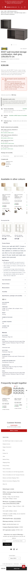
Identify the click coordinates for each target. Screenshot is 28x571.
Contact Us (5, 453)
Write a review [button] (14, 430)
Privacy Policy (6, 465)
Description (3, 61)
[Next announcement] (25, 2)
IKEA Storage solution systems (7, 12)
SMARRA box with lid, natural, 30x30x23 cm (6, 399)
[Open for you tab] (23, 566)
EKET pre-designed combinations (8, 14)
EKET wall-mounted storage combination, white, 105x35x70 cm (19, 196)
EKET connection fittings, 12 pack (18, 399)
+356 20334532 (17, 518)
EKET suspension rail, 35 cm (7, 140)
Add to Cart (16, 568)
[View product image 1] (14, 30)
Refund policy (16, 563)
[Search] (18, 7)
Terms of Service (7, 468)
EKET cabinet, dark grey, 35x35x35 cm (9, 135)
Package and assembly (14, 152)
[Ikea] (5, 49)
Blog (4, 450)
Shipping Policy (6, 462)
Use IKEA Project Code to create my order (12, 440)
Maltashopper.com (9, 563)
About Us (5, 484)
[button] (2, 7)
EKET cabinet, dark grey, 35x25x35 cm (9, 129)
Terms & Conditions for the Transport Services (13, 474)
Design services (6, 444)
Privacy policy (23, 563)
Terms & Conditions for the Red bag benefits (13, 471)
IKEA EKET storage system (19, 12)
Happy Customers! (7, 447)
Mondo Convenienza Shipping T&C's (11, 481)
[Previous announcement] (2, 2)
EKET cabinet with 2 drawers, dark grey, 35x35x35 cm (12, 145)
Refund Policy (6, 459)
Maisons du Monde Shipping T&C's (11, 477)
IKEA (5, 11)
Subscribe (7, 544)
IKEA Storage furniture (12, 11)
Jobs (4, 456)
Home (2, 11)
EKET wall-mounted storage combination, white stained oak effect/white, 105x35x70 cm (6, 197)
